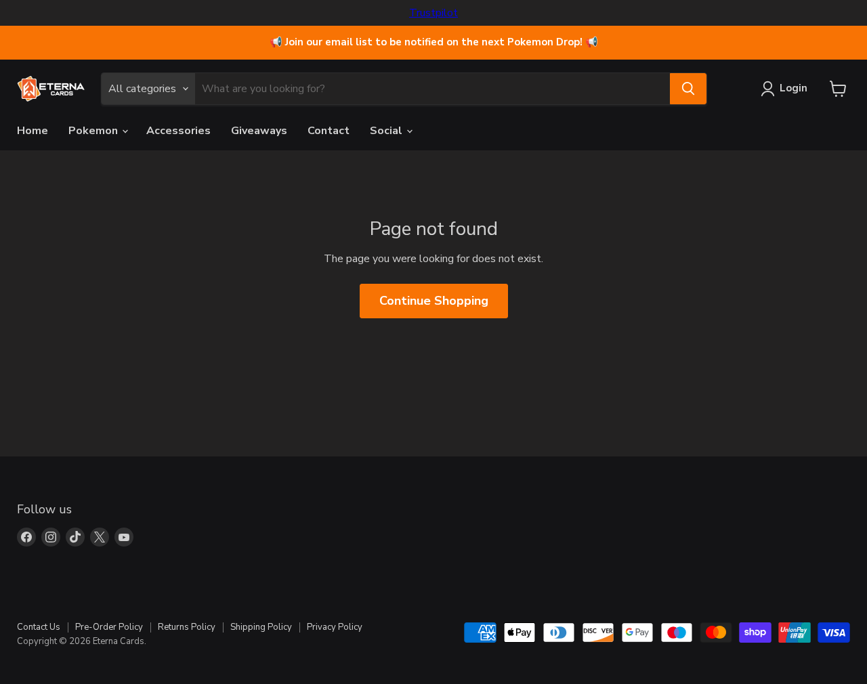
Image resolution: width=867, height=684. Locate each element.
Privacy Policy (334, 627)
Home (32, 130)
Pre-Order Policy (109, 627)
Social (387, 130)
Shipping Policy (261, 627)
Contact (329, 130)
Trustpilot (433, 13)
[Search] (688, 88)
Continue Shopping (433, 301)
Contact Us (38, 627)
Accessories (178, 130)
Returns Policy (186, 627)
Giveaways (259, 130)
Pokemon (94, 130)
